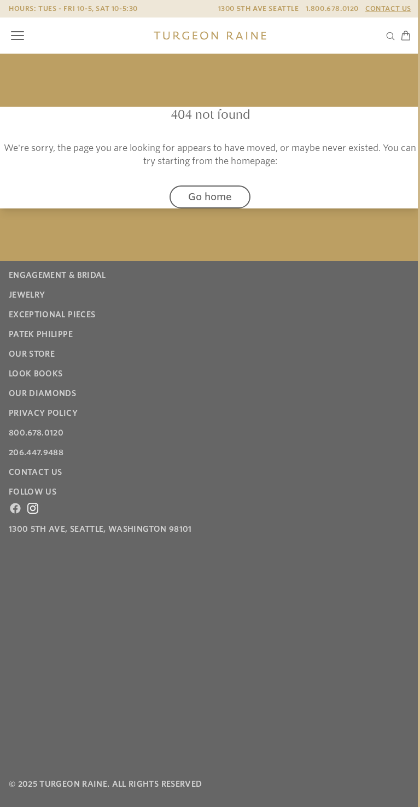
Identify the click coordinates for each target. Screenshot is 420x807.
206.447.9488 (36, 452)
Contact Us (388, 8)
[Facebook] (15, 508)
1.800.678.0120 (332, 8)
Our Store (32, 354)
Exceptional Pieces (52, 314)
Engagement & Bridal (57, 275)
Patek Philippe (41, 334)
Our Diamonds (42, 393)
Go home (210, 196)
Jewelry (27, 295)
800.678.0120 (36, 432)
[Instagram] (32, 508)
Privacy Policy (43, 413)
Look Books (36, 373)
